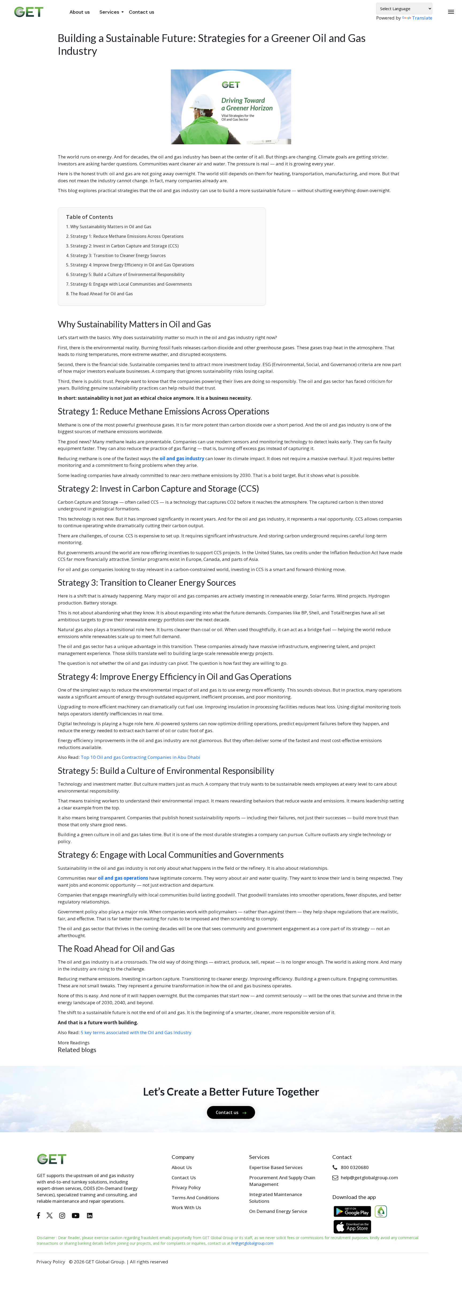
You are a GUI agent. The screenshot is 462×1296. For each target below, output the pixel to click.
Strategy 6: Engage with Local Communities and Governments (131, 284)
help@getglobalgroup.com (369, 1177)
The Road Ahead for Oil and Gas (101, 293)
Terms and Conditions (195, 1197)
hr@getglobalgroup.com (252, 1243)
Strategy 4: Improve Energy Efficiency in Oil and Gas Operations (132, 264)
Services (109, 12)
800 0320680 (355, 1167)
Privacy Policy (186, 1187)
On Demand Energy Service (278, 1211)
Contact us (141, 12)
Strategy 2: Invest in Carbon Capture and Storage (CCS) (124, 246)
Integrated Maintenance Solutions (275, 1197)
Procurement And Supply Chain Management (282, 1181)
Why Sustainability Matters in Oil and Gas (110, 226)
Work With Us (186, 1207)
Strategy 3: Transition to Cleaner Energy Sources (118, 255)
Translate (422, 18)
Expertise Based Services (275, 1167)
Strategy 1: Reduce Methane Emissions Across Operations (127, 236)
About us (80, 12)
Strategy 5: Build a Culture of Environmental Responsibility (127, 274)
